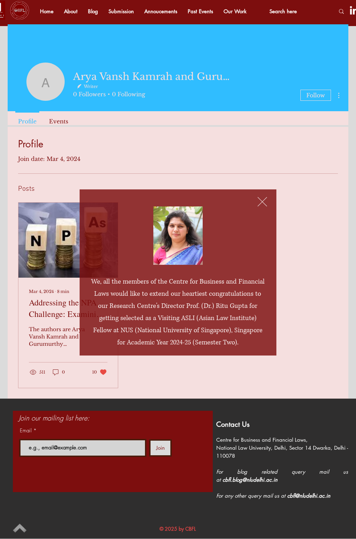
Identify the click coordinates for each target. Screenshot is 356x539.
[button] (262, 201)
